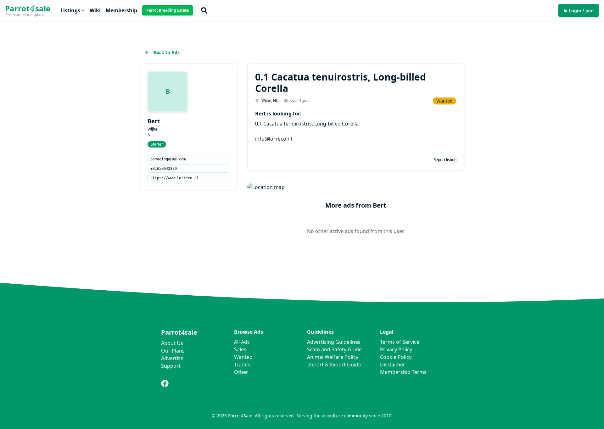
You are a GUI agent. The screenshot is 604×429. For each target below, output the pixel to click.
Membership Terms (403, 372)
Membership (121, 10)
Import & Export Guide (334, 364)
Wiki (95, 10)
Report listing (444, 159)
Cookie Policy (395, 357)
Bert (154, 121)
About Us (172, 343)
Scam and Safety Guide (334, 349)
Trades (242, 364)
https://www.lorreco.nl (174, 178)
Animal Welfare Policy (332, 357)
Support (171, 365)
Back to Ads (167, 52)
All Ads (242, 341)
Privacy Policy (396, 349)
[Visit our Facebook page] (165, 383)
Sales (240, 349)
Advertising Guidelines (334, 341)
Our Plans (173, 350)
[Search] (204, 10)
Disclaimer (392, 364)
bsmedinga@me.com (168, 159)
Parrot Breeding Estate (167, 10)
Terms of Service (399, 341)
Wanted (243, 357)
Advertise (172, 358)
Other (241, 372)
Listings (70, 10)
